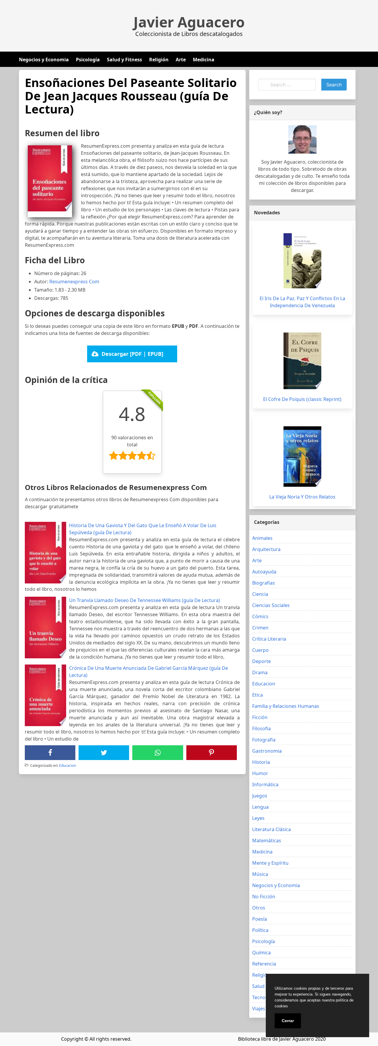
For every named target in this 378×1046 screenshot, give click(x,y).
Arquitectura (266, 549)
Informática (265, 784)
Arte (181, 59)
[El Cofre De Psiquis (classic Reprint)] (302, 361)
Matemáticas (266, 840)
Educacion (67, 765)
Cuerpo (260, 650)
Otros (258, 907)
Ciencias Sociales (271, 605)
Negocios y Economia (44, 59)
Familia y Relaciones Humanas (285, 706)
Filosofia (261, 728)
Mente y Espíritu (270, 863)
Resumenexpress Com (74, 281)
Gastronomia (267, 751)
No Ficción (263, 896)
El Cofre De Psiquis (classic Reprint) (302, 399)
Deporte (261, 661)
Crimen (260, 627)
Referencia (264, 964)
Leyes (258, 818)
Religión (159, 59)
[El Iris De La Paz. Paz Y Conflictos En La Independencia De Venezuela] (302, 260)
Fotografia (264, 739)
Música (260, 874)
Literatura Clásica (271, 829)
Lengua (260, 807)
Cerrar (288, 1020)
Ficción (260, 717)
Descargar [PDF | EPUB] (132, 353)
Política (260, 930)
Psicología (88, 59)
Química (261, 952)
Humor (260, 773)
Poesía (259, 919)
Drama (260, 672)
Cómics (260, 616)
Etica (257, 695)
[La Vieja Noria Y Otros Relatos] (302, 456)
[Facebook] (50, 753)
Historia (261, 762)
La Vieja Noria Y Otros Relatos (302, 497)
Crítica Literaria (269, 639)
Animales (262, 538)
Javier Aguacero (189, 22)
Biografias (263, 583)
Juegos (259, 795)
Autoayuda (264, 571)
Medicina (203, 59)
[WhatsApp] (158, 753)
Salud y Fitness (124, 59)
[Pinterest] (211, 753)
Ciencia (260, 594)
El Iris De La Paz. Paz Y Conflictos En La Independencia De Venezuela (302, 302)
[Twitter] (104, 753)
